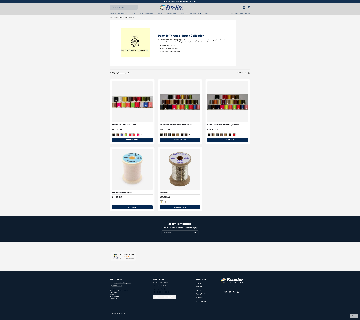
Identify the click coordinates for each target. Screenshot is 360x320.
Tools (133, 13)
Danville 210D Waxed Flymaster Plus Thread (176, 125)
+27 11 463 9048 (117, 286)
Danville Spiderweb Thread (122, 192)
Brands (183, 13)
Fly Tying (159, 13)
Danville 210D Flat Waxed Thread (124, 125)
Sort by (112, 73)
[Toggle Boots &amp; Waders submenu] (129, 13)
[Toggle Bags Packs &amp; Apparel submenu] (154, 13)
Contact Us (199, 287)
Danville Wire (164, 192)
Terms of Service (201, 301)
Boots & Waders (123, 13)
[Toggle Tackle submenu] (115, 13)
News (241, 13)
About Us (198, 290)
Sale (236, 13)
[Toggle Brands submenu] (187, 13)
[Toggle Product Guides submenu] (200, 13)
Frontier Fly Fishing (119, 313)
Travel (205, 13)
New (231, 13)
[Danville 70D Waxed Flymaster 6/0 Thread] (227, 101)
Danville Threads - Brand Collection (124, 17)
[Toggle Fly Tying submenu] (164, 13)
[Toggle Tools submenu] (137, 13)
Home (111, 17)
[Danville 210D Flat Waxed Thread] (132, 101)
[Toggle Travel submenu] (209, 13)
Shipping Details (200, 294)
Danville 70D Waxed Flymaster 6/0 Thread (223, 125)
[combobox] (124, 7)
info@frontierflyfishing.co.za (122, 283)
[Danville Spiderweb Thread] (132, 169)
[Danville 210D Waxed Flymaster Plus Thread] (180, 101)
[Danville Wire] (180, 169)
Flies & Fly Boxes (171, 13)
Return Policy (199, 297)
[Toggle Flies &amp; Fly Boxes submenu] (178, 13)
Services (198, 283)
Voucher (247, 13)
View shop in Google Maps (164, 297)
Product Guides (194, 13)
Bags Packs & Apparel (146, 13)
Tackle (112, 13)
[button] (249, 7)
